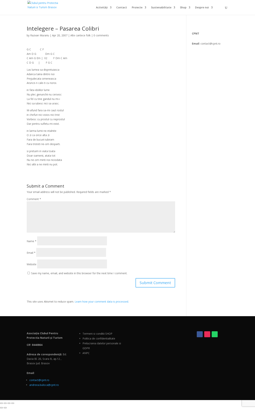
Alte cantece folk (80, 35)
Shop (183, 7)
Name (31, 241)
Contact (121, 7)
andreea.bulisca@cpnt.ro (44, 385)
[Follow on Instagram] (207, 334)
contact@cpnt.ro (39, 380)
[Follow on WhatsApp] (215, 334)
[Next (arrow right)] (5, 407)
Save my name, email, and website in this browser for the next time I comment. (79, 273)
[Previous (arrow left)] (1, 407)
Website (31, 264)
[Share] (8, 403)
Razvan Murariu (39, 35)
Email (31, 252)
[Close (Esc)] (12, 403)
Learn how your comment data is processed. (102, 301)
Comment (34, 199)
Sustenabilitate (161, 7)
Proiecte (137, 7)
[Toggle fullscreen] (5, 403)
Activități (102, 7)
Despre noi (202, 7)
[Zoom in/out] (1, 403)
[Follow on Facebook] (200, 334)
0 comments (101, 35)
